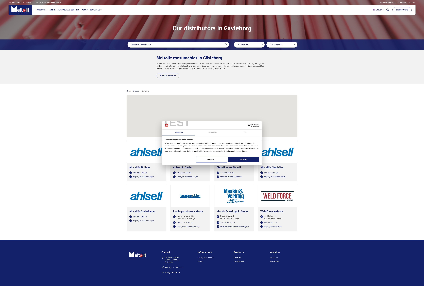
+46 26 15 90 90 (271, 172)
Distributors (402, 10)
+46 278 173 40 (140, 172)
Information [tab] (212, 132)
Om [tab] (245, 132)
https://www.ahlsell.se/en (143, 176)
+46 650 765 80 (227, 172)
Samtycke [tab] (179, 132)
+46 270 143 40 (140, 216)
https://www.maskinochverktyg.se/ (234, 226)
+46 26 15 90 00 (184, 172)
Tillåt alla (243, 160)
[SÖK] (388, 9)
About (85, 10)
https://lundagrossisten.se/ (188, 226)
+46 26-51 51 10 (227, 222)
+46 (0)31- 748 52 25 (407, 2)
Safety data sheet (66, 10)
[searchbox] (175, 45)
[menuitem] (378, 10)
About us (274, 257)
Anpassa (210, 160)
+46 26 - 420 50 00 (185, 222)
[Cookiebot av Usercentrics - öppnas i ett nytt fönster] (249, 125)
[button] (226, 45)
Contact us (95, 10)
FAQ (78, 10)
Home (129, 91)
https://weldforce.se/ (273, 226)
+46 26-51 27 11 (271, 222)
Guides (52, 10)
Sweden (136, 91)
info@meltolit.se (389, 2)
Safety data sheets (205, 257)
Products (41, 10)
